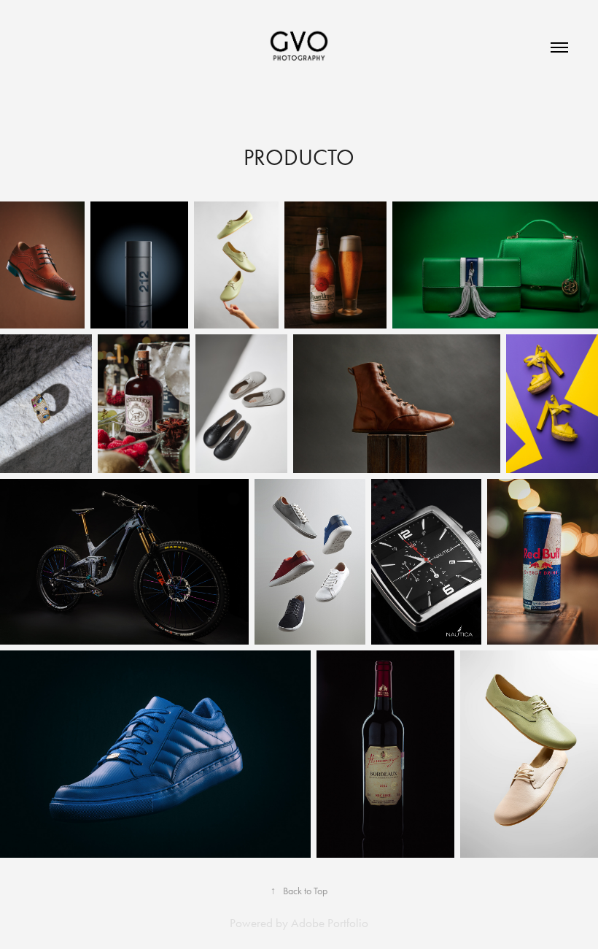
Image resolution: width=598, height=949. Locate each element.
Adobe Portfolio (329, 922)
